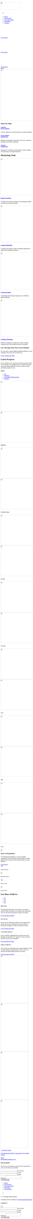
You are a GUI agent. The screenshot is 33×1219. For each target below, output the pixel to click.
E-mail (19, 1172)
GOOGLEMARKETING (4, 146)
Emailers (6, 378)
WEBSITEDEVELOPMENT (5, 128)
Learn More (11, 355)
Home (6, 16)
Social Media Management (11, 377)
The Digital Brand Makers (25, 1199)
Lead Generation (6, 292)
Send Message (5, 1180)
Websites (6, 375)
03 (5, 901)
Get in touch (4, 37)
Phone (19, 1174)
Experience (7, 21)
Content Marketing (6, 245)
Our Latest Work (9, 20)
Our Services (7, 18)
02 (5, 899)
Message (3, 1178)
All (5, 374)
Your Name (20, 1171)
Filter (2, 371)
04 (5, 902)
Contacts (6, 23)
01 (5, 898)
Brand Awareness (6, 198)
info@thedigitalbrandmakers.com (8, 1158)
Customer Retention (7, 339)
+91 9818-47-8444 (6, 1150)
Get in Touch (4, 355)
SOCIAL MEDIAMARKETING (5, 136)
